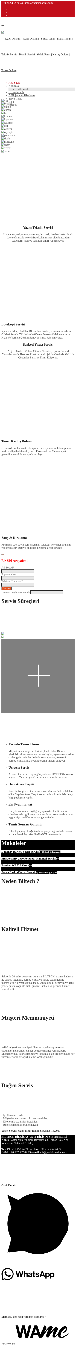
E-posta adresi (10, 574)
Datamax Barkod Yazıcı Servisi (20, 851)
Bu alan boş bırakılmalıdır (15, 592)
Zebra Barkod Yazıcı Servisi (18, 872)
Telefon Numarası (12, 581)
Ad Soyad (7, 567)
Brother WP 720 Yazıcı (15, 865)
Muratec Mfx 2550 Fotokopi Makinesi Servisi (28, 858)
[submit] (2, 554)
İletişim (12, 104)
